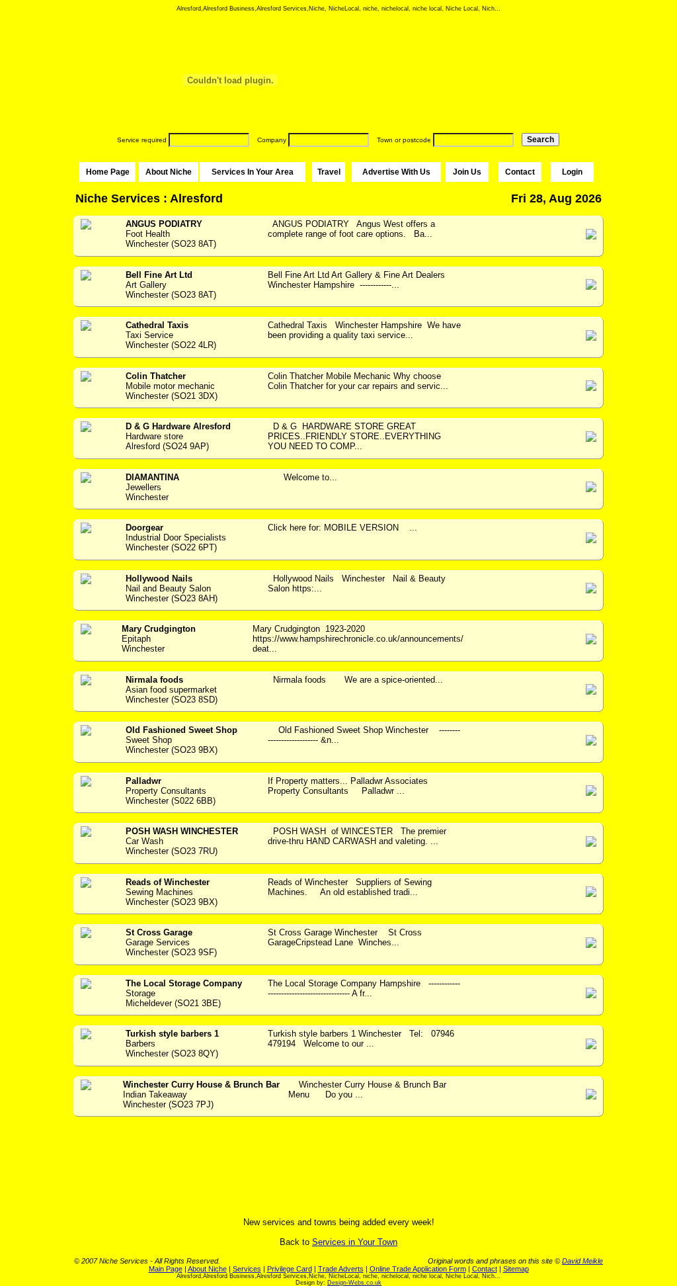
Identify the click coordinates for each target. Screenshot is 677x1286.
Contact (520, 172)
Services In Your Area (253, 172)
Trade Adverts (341, 1269)
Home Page (108, 172)
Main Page (165, 1269)
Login (572, 172)
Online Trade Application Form (418, 1269)
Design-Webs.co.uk (354, 1282)
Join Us (467, 172)
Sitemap (516, 1269)
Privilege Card (289, 1269)
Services (247, 1269)
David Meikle (582, 1261)
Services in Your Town (354, 1242)
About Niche (168, 172)
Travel (328, 172)
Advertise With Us (396, 172)
